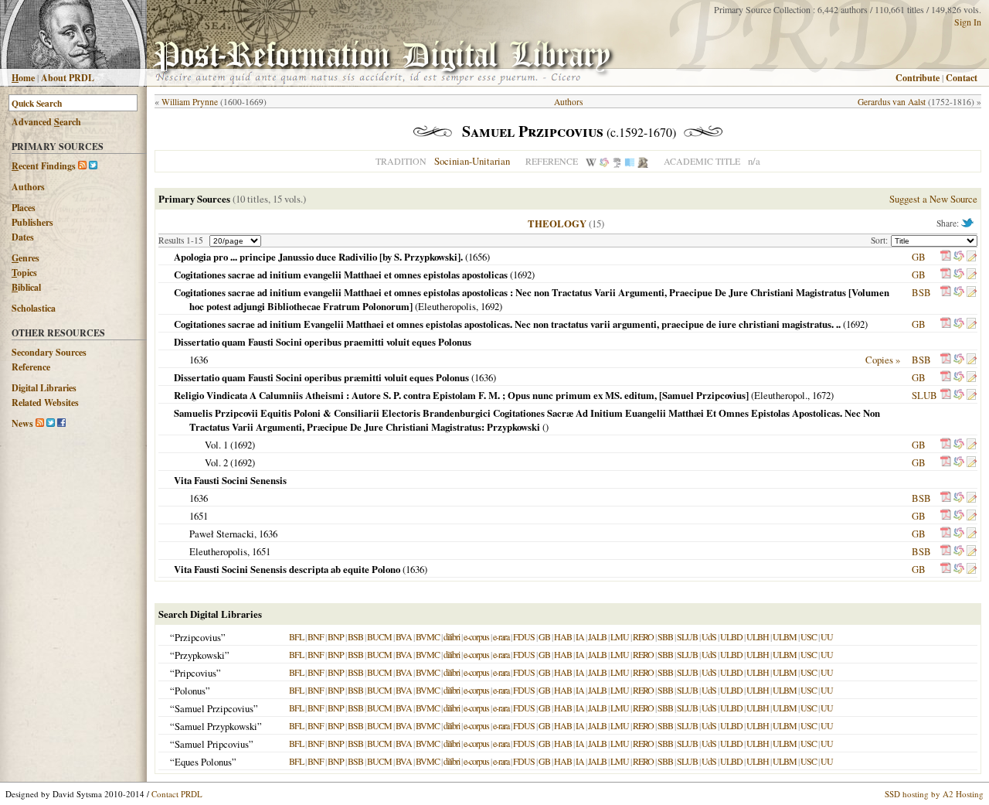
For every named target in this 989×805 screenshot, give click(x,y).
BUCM (379, 636)
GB (919, 257)
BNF (316, 636)
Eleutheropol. (780, 395)
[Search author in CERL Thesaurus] (617, 161)
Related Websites (45, 402)
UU (827, 636)
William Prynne (189, 101)
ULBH (757, 636)
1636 (198, 360)
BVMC (428, 636)
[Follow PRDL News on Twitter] (50, 423)
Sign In (967, 21)
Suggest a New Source (933, 199)
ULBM (785, 636)
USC (808, 636)
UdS (709, 636)
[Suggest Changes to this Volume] (971, 257)
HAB (563, 636)
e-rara (501, 636)
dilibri (452, 636)
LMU (619, 636)
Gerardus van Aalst (892, 101)
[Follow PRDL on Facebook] (61, 423)
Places (24, 207)
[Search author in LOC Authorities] (629, 161)
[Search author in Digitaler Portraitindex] (642, 161)
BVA (404, 636)
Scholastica (34, 308)
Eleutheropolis (447, 306)
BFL (296, 636)
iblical (26, 287)
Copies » (882, 360)
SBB (665, 636)
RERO (643, 636)
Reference (31, 367)
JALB (597, 636)
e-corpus (476, 636)
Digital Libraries (44, 387)
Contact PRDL (176, 794)
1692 (522, 274)
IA (580, 636)
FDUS (524, 636)
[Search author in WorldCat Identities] (604, 161)
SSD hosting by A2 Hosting (934, 794)
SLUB (924, 395)
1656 (477, 257)
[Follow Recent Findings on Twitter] (93, 165)
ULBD (731, 636)
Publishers (32, 222)
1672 (821, 395)
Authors (28, 186)
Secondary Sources (49, 352)
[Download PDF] (945, 257)
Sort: (881, 240)
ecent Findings (44, 165)
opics (24, 272)
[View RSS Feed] (82, 165)
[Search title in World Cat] (959, 257)
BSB (921, 292)
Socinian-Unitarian (472, 161)
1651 (198, 516)
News (22, 423)
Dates (23, 237)
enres (25, 257)
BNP (336, 636)
